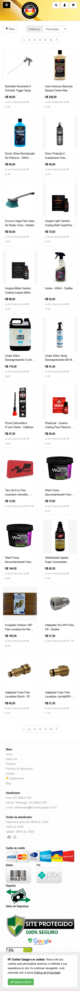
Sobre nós (11, 759)
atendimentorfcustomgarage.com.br (36, 807)
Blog (8, 783)
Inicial (9, 754)
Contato (10, 773)
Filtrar (11, 29)
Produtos (11, 763)
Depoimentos (16, 778)
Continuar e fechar (22, 981)
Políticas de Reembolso (19, 768)
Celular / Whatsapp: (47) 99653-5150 (26, 802)
